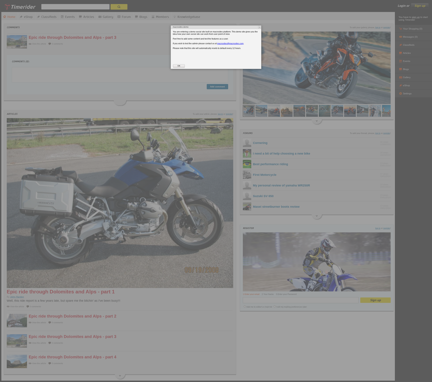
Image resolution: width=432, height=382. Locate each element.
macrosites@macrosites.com (230, 43)
